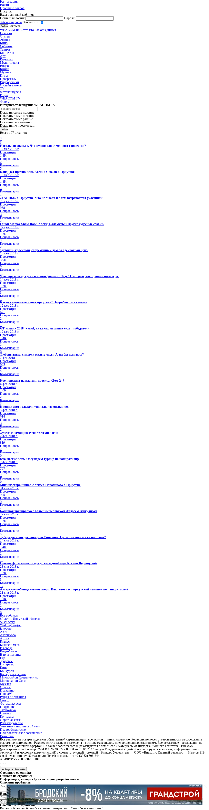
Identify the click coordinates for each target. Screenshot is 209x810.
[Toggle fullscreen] (3, 763)
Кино (4, 43)
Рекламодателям (11, 723)
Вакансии (7, 736)
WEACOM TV (10, 98)
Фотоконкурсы (10, 92)
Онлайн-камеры (11, 85)
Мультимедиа (9, 62)
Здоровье (6, 661)
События (6, 46)
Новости (6, 33)
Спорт (4, 700)
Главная (5, 713)
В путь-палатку (10, 654)
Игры (4, 75)
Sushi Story (7, 622)
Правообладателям (13, 729)
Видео (4, 65)
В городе (6, 648)
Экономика (8, 710)
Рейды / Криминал (13, 697)
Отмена (5, 801)
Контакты (7, 716)
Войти (4, 5)
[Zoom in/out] (5, 763)
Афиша (5, 39)
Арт (3, 56)
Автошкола (8, 635)
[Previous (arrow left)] (0, 766)
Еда (2, 658)
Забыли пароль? (11, 22)
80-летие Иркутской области (20, 618)
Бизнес (5, 641)
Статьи (5, 36)
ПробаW (6, 693)
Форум (5, 101)
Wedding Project (10, 625)
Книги (4, 69)
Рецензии (6, 59)
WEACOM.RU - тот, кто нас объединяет (28, 30)
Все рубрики (9, 615)
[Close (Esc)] (0, 763)
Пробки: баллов (12, 8)
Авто (3, 631)
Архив (4, 638)
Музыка (5, 72)
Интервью (7, 664)
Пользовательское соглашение (21, 733)
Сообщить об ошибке (13, 769)
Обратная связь (10, 720)
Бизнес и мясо (10, 644)
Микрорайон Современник (19, 677)
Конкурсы (7, 671)
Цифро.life (7, 706)
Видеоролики (9, 82)
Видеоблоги (8, 651)
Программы (8, 79)
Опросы (5, 687)
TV (2, 88)
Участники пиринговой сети (20, 726)
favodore (5, 628)
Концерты (7, 52)
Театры (5, 49)
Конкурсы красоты (13, 674)
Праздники (8, 690)
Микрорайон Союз (13, 680)
